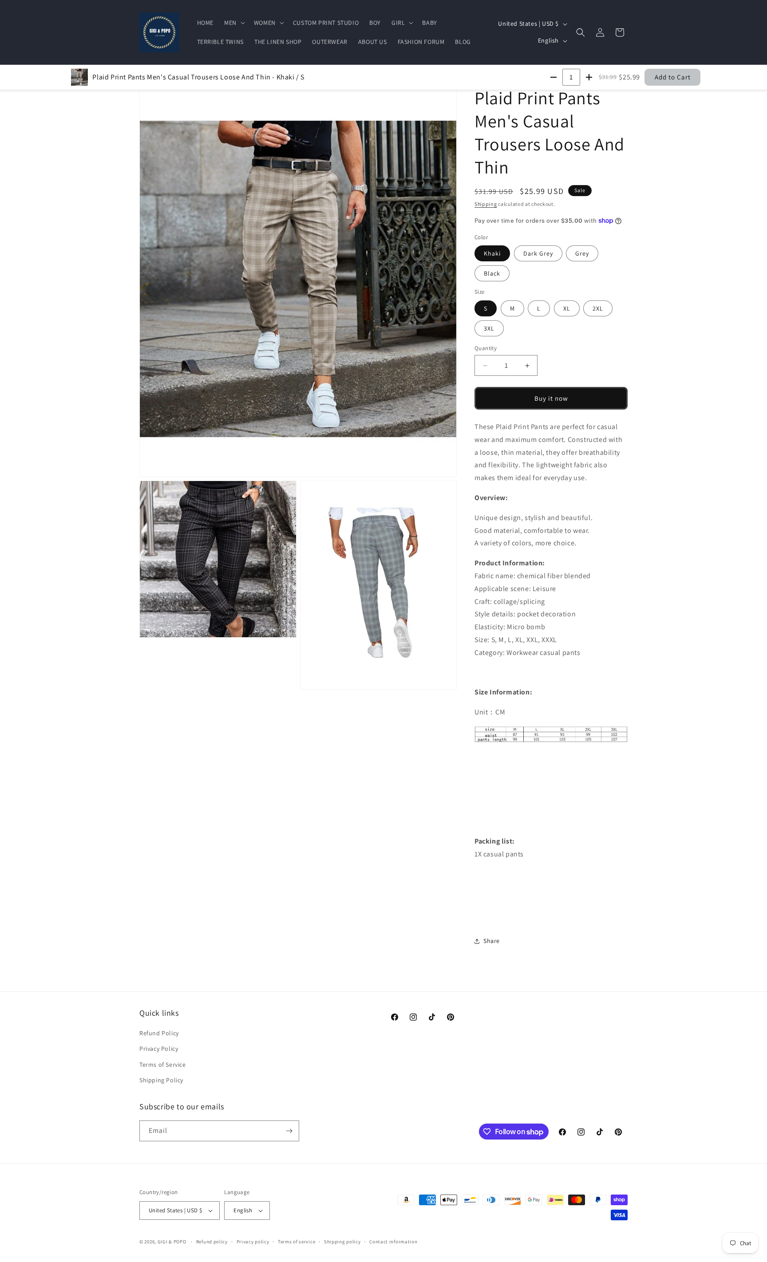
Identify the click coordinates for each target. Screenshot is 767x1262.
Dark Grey (538, 253)
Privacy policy (253, 1241)
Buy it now (551, 398)
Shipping (485, 204)
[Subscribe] (289, 1130)
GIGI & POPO (172, 1241)
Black (492, 273)
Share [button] (491, 941)
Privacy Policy (158, 1049)
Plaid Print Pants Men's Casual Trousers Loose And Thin (198, 77)
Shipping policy (342, 1241)
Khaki (492, 253)
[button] (234, 22)
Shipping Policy (161, 1080)
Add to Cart (673, 77)
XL (566, 308)
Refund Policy (159, 1033)
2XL (598, 308)
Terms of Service (162, 1065)
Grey (582, 253)
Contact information (393, 1241)
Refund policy (212, 1241)
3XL (489, 328)
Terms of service (296, 1241)
